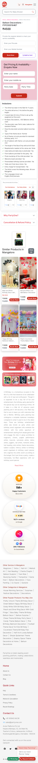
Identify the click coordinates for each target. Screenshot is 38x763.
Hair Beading (13, 571)
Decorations (26, 593)
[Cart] (19, 4)
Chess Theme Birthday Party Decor (17, 618)
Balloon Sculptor (9, 574)
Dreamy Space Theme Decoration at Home (17, 639)
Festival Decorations (11, 593)
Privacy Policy (7, 703)
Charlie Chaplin (26, 571)
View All (31, 251)
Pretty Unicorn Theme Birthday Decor (18, 601)
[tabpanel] (19, 242)
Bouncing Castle (9, 577)
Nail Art (24, 568)
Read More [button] (19, 465)
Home (4, 19)
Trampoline (22, 577)
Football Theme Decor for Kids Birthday (18, 625)
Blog (4, 679)
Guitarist (25, 583)
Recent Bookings (8, 707)
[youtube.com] (16, 749)
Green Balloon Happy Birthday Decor (17, 604)
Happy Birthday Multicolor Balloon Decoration (8, 340)
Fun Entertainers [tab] (10, 187)
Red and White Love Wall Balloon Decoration (27, 291)
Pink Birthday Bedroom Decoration (17, 622)
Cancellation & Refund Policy (17, 222)
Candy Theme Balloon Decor (14, 621)
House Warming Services (13, 590)
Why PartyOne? (11, 215)
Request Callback (28, 759)
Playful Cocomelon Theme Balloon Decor (27, 340)
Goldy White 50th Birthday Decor (16, 606)
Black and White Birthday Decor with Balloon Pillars (8, 292)
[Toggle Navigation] (35, 5)
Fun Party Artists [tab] (21, 187)
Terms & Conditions (9, 695)
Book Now (10, 55)
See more (5, 295)
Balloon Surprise (22, 615)
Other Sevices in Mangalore (13, 565)
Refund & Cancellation (10, 699)
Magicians (7, 568)
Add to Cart (28, 55)
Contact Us (6, 675)
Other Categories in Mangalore (15, 587)
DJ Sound (15, 583)
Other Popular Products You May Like (17, 598)
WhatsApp (14, 759)
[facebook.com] (5, 749)
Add (13, 204)
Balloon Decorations (12, 19)
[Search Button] (32, 11)
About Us (6, 671)
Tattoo (16, 568)
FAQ (4, 691)
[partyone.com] (4, 4)
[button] (9, 195)
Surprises (28, 590)
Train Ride (22, 574)
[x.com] (10, 749)
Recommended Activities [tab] (10, 182)
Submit (19, 96)
